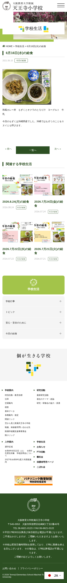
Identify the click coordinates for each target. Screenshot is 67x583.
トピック (10, 312)
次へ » (57, 148)
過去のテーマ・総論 (45, 399)
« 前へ (8, 148)
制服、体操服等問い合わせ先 (17, 427)
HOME (9, 46)
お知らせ (41, 447)
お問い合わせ (9, 568)
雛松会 (40, 457)
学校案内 (9, 390)
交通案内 (9, 403)
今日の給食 (11, 333)
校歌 (7, 407)
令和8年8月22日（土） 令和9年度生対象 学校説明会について (18, 453)
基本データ (10, 411)
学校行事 (10, 301)
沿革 (7, 399)
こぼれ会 (41, 467)
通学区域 (9, 447)
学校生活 (19, 46)
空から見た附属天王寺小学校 (17, 423)
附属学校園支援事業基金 (15, 431)
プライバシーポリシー (31, 568)
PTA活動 (41, 452)
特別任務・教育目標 (13, 395)
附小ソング (10, 435)
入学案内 (9, 442)
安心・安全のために (16, 322)
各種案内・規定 (12, 415)
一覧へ (32, 150)
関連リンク (10, 419)
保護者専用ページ (45, 462)
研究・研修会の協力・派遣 (48, 403)
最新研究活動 (42, 395)
